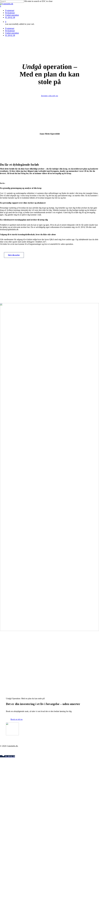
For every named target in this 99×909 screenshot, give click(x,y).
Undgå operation (12, 33)
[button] (49, 96)
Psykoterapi (10, 31)
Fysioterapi (9, 28)
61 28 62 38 (10, 35)
